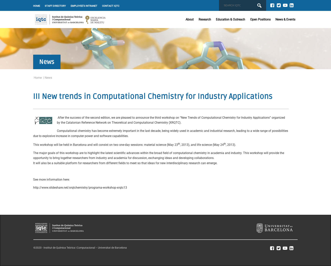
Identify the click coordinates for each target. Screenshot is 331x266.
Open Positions (260, 19)
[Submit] (259, 5)
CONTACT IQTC (110, 5)
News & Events (285, 19)
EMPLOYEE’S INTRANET (84, 5)
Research (205, 19)
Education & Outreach (230, 19)
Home (38, 77)
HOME (36, 5)
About (190, 19)
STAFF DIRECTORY (55, 5)
